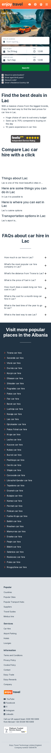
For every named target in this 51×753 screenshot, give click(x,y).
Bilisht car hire (14, 546)
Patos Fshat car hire (17, 429)
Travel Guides (10, 611)
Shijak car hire (14, 470)
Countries (8, 592)
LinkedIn (9, 714)
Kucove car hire (15, 444)
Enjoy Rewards (10, 679)
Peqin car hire (14, 541)
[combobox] (26, 41)
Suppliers (8, 607)
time (34, 49)
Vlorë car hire (14, 363)
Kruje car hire (13, 434)
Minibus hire (9, 616)
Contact (7, 670)
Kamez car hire (14, 501)
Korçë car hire (14, 373)
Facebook (10, 703)
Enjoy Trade (9, 675)
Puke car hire (13, 562)
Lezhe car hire (14, 439)
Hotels (6, 638)
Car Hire (7, 629)
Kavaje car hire (14, 414)
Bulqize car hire (14, 495)
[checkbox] (3, 75)
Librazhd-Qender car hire (19, 480)
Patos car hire (14, 393)
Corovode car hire (16, 475)
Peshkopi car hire (15, 460)
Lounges (7, 643)
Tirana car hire (14, 353)
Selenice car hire (15, 552)
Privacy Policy (10, 660)
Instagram (10, 710)
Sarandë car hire (15, 358)
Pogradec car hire (16, 388)
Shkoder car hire (15, 383)
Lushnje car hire (15, 409)
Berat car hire (14, 404)
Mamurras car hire (16, 531)
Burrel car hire (14, 455)
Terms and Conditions (13, 655)
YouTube (10, 699)
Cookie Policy (10, 665)
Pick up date (7, 49)
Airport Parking (10, 633)
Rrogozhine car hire (17, 567)
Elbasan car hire (15, 378)
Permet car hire (14, 506)
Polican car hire (14, 511)
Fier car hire (13, 398)
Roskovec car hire (16, 557)
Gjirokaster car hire (16, 424)
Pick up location (9, 39)
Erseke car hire (14, 536)
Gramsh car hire (15, 490)
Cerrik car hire (14, 465)
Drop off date (8, 57)
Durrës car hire (14, 368)
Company (8, 684)
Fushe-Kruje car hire (17, 516)
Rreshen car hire (15, 526)
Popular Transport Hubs (14, 602)
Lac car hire (13, 419)
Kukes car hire (14, 449)
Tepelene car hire (15, 485)
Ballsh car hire (14, 521)
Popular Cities (10, 597)
